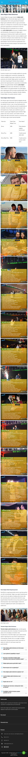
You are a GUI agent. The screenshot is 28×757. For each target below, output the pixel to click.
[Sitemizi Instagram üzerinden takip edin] (4, 747)
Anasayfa (8, 10)
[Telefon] (26, 2)
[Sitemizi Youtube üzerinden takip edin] (6, 747)
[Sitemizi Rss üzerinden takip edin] (8, 747)
